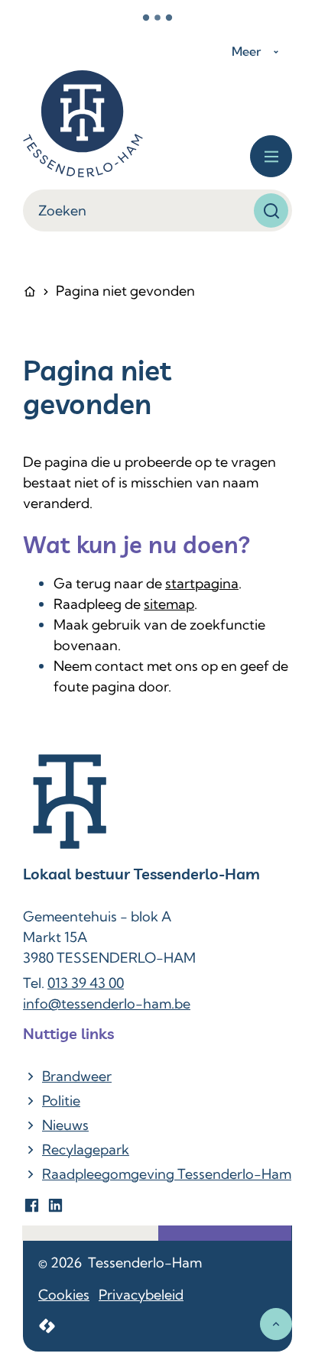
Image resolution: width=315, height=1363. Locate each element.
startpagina (202, 583)
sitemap (169, 604)
